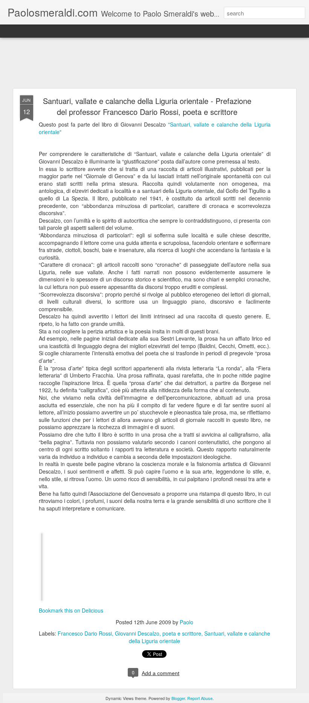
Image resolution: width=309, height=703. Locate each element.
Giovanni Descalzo (137, 633)
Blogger (178, 698)
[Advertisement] (154, 63)
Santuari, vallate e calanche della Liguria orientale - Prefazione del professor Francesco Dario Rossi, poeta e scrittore (147, 106)
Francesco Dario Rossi (85, 633)
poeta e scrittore (181, 633)
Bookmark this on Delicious (71, 610)
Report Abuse (200, 698)
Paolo (186, 622)
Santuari (214, 633)
